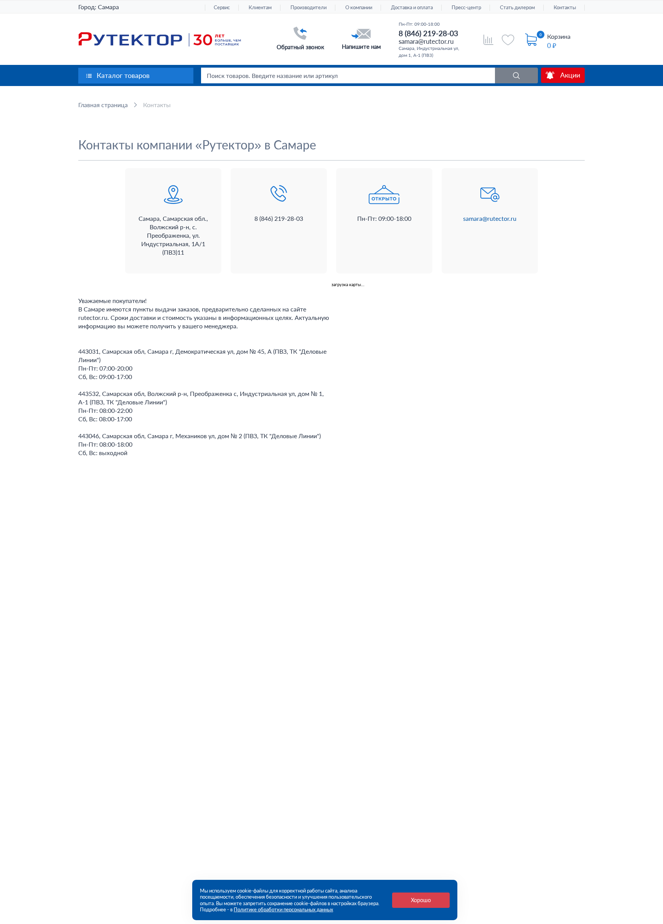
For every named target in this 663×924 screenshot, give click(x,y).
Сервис (222, 7)
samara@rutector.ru (426, 41)
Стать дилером (517, 7)
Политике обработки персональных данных (283, 909)
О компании (358, 7)
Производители (308, 7)
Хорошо (421, 900)
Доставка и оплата (412, 7)
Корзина (559, 36)
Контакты (565, 7)
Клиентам (260, 7)
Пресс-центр (466, 7)
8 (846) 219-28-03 (428, 33)
